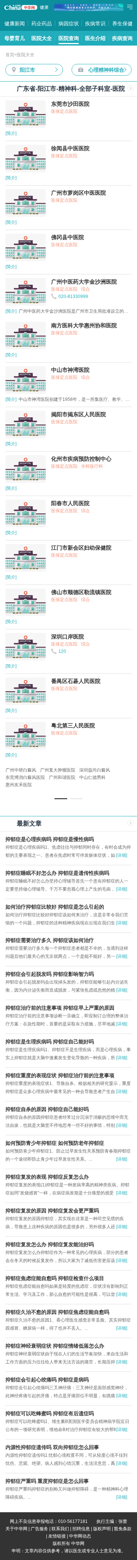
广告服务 (39, 1528)
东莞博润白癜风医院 (25, 777)
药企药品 (41, 23)
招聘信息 (81, 1528)
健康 (44, 7)
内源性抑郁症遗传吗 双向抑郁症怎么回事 (52, 1447)
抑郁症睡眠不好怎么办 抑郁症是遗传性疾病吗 (57, 873)
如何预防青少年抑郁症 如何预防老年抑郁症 (54, 1143)
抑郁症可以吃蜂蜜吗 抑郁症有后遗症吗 (49, 1413)
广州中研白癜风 (20, 770)
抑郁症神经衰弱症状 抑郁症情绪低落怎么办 (54, 1346)
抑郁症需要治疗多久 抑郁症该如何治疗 (49, 940)
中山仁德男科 (92, 777)
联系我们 (60, 1528)
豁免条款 (123, 1528)
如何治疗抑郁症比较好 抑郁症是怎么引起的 (54, 907)
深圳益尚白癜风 (94, 770)
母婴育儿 (14, 38)
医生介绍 (95, 38)
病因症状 (68, 23)
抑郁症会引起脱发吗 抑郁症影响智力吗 (49, 974)
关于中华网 (16, 1528)
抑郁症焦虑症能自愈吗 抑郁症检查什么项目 (54, 1278)
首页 (9, 54)
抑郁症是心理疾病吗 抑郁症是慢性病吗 (49, 839)
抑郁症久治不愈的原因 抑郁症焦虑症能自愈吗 (57, 1312)
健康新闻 (14, 23)
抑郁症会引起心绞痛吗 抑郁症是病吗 (47, 1380)
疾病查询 (122, 38)
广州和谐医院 (62, 777)
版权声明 (102, 1528)
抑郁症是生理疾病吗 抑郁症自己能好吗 (49, 1042)
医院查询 (68, 38)
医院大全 (41, 38)
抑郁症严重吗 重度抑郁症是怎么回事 (47, 1481)
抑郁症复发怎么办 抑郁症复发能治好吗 (49, 1244)
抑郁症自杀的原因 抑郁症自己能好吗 (47, 1109)
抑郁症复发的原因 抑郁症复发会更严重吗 (52, 1211)
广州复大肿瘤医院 (57, 770)
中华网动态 (80, 1536)
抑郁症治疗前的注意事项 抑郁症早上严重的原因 (59, 1008)
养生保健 (122, 23)
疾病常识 (95, 23)
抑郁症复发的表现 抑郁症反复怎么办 (47, 1177)
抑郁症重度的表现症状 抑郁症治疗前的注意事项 (59, 1075)
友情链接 (57, 1536)
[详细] (121, 855)
